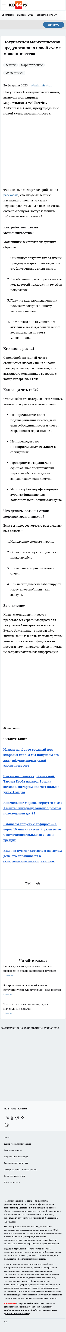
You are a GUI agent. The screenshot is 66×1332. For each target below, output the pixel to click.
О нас (7, 1137)
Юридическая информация (17, 1143)
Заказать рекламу (47, 14)
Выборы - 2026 (25, 14)
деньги (10, 65)
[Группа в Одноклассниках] (12, 1117)
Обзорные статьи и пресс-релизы (20, 1169)
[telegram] (39, 883)
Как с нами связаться (14, 1176)
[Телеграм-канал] (17, 1117)
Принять (53, 24)
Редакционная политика (16, 1163)
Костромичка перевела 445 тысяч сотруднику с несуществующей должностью (32, 989)
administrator (41, 85)
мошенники (14, 73)
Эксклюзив (8, 14)
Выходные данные (13, 1150)
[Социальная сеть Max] (6, 1124)
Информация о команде (16, 1156)
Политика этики (12, 1182)
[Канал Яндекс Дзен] (22, 1117)
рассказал (10, 195)
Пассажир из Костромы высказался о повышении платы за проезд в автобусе (29, 970)
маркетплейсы (32, 65)
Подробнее (10, 1221)
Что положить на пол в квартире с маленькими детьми (25, 1008)
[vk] (28, 883)
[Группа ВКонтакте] (6, 1117)
